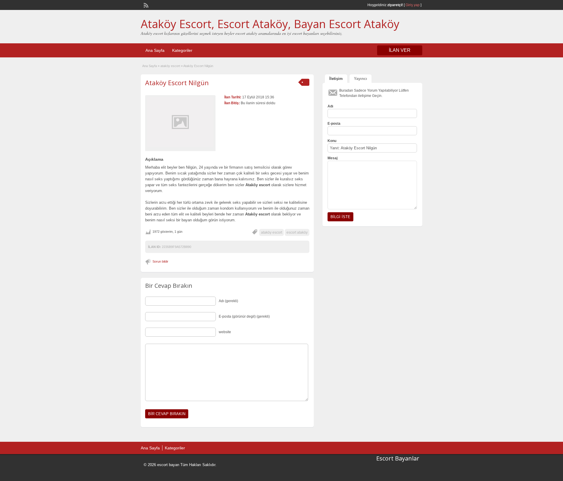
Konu (332, 141)
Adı (330, 106)
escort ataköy (297, 232)
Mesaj (333, 158)
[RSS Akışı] (145, 4)
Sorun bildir (160, 261)
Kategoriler (182, 50)
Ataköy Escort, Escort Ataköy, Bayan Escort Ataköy (270, 23)
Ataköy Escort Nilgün (177, 82)
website (225, 332)
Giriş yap (413, 5)
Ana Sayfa (155, 50)
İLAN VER (400, 50)
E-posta (334, 123)
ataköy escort (170, 66)
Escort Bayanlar (397, 458)
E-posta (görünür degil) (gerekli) (244, 316)
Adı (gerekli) (228, 301)
